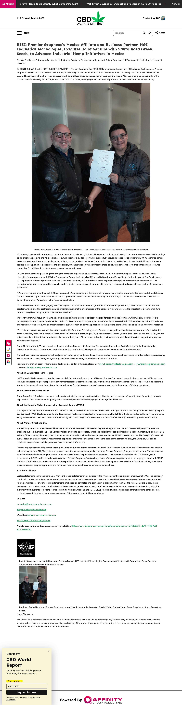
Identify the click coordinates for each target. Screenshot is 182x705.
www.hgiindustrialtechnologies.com (116, 364)
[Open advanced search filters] (150, 33)
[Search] (144, 33)
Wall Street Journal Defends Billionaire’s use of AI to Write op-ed (124, 3)
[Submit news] (8, 343)
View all (176, 4)
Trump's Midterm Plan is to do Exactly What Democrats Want (43, 3)
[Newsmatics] (8, 362)
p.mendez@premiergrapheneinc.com (34, 504)
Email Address (14, 681)
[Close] (48, 651)
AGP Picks (8, 4)
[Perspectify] (8, 349)
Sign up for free (26, 692)
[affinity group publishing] (8, 355)
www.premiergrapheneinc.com (150, 364)
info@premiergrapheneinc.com (42, 367)
